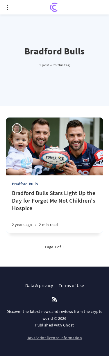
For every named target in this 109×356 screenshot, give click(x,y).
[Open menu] (7, 7)
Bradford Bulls (25, 183)
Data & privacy (39, 285)
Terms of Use (71, 285)
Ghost (68, 325)
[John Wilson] (17, 128)
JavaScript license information (54, 337)
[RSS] (54, 299)
